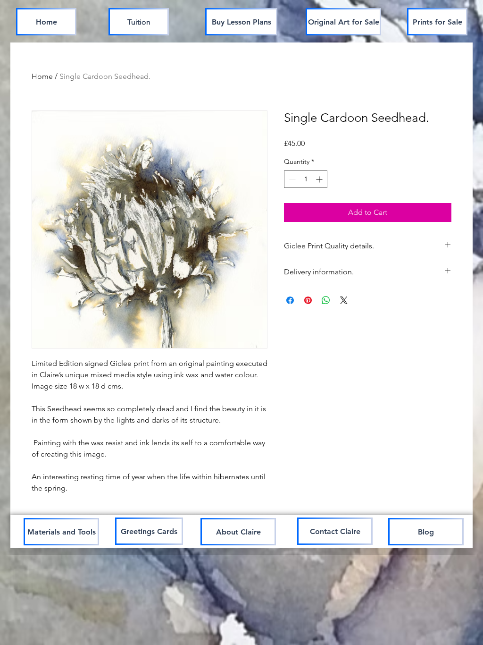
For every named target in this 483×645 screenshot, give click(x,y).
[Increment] (320, 179)
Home (42, 76)
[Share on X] (344, 300)
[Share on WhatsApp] (326, 300)
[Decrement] (291, 179)
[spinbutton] (305, 179)
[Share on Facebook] (290, 300)
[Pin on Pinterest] (308, 300)
